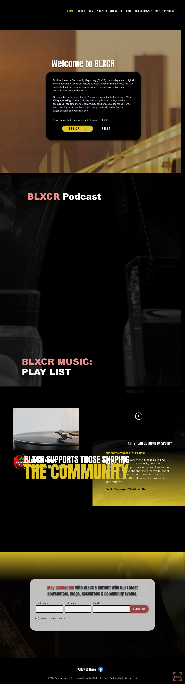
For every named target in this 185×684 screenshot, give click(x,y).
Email (124, 55)
